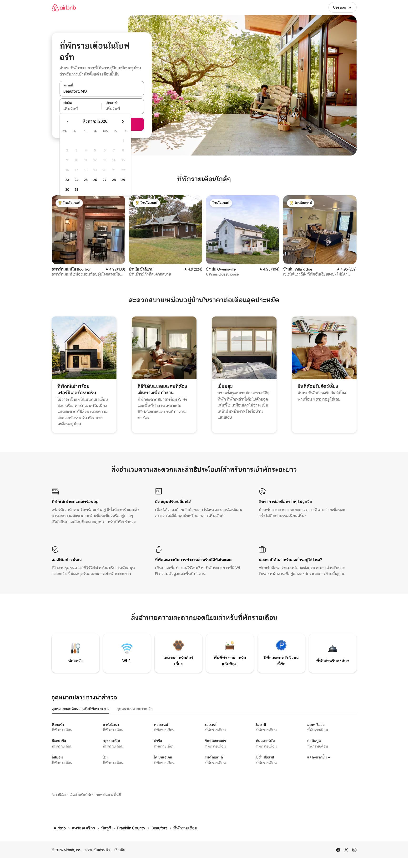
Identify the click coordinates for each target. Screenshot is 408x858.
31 (76, 189)
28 (114, 180)
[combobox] (101, 91)
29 (123, 180)
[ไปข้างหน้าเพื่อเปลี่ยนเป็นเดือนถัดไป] (122, 121)
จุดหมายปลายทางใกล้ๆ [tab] (135, 709)
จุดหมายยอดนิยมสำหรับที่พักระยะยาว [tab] (81, 709)
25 (86, 180)
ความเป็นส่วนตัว (97, 850)
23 (67, 180)
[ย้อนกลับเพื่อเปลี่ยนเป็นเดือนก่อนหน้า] (67, 121)
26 (95, 180)
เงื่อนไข (119, 850)
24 (76, 180)
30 (67, 189)
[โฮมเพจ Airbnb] (64, 7)
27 (104, 180)
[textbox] (80, 109)
